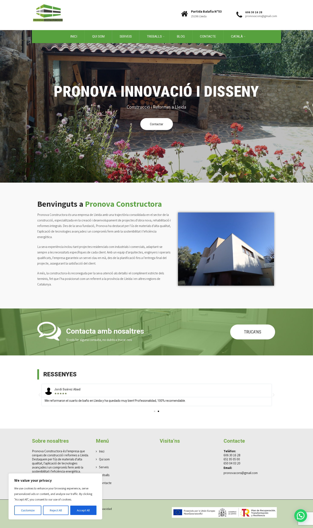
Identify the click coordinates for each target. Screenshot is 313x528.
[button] (39, 395)
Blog (181, 36)
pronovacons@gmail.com (241, 473)
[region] (55, 496)
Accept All (83, 510)
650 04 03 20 (232, 463)
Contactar (156, 124)
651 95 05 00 (232, 459)
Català (237, 36)
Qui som (98, 36)
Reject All (56, 510)
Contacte (208, 36)
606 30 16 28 (232, 455)
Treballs (104, 475)
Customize (28, 510)
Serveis (126, 36)
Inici (73, 36)
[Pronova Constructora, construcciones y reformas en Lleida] (48, 2)
